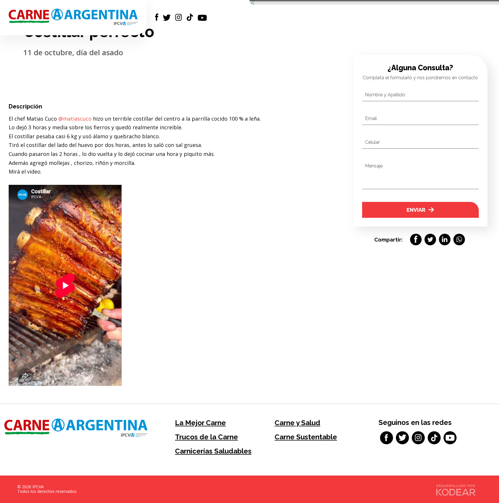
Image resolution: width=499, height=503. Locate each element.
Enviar (416, 210)
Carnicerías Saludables (213, 451)
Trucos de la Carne (206, 437)
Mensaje (374, 166)
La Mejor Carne (200, 423)
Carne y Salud (297, 423)
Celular (372, 142)
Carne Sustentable (306, 437)
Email (371, 118)
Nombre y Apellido (385, 94)
